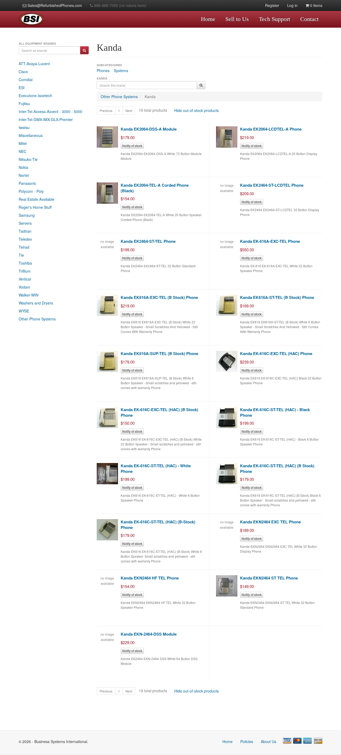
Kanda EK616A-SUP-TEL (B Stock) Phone (159, 353)
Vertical (25, 279)
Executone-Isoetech (35, 95)
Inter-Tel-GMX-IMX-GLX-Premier (46, 119)
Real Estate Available (36, 199)
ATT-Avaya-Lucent (34, 63)
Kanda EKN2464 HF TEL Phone (150, 578)
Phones (103, 70)
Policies (246, 741)
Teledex (25, 239)
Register (272, 5)
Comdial (26, 79)
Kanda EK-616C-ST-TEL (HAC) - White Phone (156, 468)
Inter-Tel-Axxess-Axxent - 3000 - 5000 (50, 111)
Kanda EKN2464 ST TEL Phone (269, 578)
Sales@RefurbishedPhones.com (54, 5)
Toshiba (25, 263)
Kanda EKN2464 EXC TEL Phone (270, 522)
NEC (22, 151)
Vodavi (24, 287)
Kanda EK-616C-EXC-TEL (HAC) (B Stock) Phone (159, 412)
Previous (106, 110)
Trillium (25, 271)
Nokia (23, 167)
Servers (25, 223)
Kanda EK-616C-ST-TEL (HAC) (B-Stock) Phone (158, 524)
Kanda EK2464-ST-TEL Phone (148, 241)
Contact (309, 19)
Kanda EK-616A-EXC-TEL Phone (270, 241)
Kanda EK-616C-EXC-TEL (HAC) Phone (276, 353)
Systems (121, 70)
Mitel (23, 143)
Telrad (24, 247)
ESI (22, 87)
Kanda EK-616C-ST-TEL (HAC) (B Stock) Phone (277, 468)
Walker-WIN (28, 295)
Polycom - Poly (31, 191)
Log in (292, 5)
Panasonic (27, 183)
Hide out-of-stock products (196, 110)
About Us (268, 741)
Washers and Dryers (36, 303)
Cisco (23, 71)
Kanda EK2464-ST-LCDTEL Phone (271, 185)
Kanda (150, 96)
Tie (21, 255)
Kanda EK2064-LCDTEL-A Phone (271, 129)
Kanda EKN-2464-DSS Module (149, 634)
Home (208, 19)
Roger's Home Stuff (35, 207)
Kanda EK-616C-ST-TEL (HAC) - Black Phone (275, 412)
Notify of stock (132, 145)
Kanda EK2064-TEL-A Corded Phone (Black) (155, 188)
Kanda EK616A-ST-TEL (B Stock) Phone (277, 297)
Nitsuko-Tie (28, 159)
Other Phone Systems (37, 319)
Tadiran (25, 231)
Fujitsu (24, 103)
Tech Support (274, 19)
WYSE (24, 311)
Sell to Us (237, 19)
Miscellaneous (31, 135)
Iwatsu (24, 127)
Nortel (24, 175)
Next (128, 110)
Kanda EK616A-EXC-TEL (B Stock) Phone (159, 297)
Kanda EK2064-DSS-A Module (149, 129)
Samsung (27, 215)
